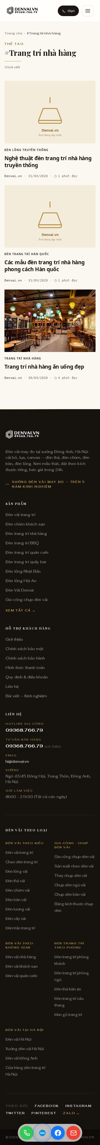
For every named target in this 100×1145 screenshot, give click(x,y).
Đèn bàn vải (16, 899)
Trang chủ (13, 33)
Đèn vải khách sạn (22, 966)
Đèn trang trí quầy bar (26, 561)
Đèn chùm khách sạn (25, 524)
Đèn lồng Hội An (21, 580)
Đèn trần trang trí (20, 928)
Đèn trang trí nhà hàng (26, 533)
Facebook (47, 1106)
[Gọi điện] (27, 1133)
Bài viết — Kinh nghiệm (26, 695)
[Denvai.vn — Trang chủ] (22, 11)
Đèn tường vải (18, 909)
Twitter (15, 1113)
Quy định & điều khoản (27, 677)
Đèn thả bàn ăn (67, 989)
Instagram (78, 1106)
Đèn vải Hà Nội (18, 1039)
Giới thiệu (14, 639)
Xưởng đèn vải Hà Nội (25, 1048)
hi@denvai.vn (17, 761)
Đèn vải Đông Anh (22, 1058)
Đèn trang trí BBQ (22, 542)
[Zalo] (42, 1133)
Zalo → (71, 1113)
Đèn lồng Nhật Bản (23, 571)
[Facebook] (58, 1133)
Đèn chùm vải (18, 890)
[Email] (73, 1133)
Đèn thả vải (15, 881)
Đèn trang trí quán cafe (27, 552)
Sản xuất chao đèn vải (74, 866)
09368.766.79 (24, 730)
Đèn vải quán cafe (21, 975)
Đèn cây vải (16, 918)
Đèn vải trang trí (20, 514)
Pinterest (43, 1113)
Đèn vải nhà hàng (21, 957)
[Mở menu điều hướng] (87, 10)
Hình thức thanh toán (25, 667)
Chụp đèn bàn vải (70, 894)
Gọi (71, 10)
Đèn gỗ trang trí (68, 1014)
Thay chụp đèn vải (70, 875)
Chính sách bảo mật (24, 648)
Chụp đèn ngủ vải (70, 885)
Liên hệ (12, 686)
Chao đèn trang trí (22, 862)
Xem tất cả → (21, 610)
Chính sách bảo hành (25, 658)
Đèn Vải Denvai (20, 590)
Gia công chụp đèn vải (27, 599)
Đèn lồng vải (17, 871)
